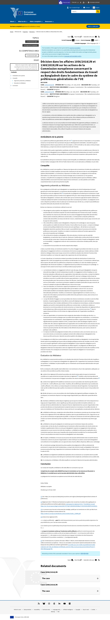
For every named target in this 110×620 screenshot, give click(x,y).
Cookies (93, 609)
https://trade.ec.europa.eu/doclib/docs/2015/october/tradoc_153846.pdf (60, 513)
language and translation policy (72, 56)
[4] (41, 517)
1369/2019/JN (49, 92)
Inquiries (25, 31)
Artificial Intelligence (68, 609)
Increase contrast (94, 2)
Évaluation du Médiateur (20, 83)
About (12, 21)
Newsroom (48, 21)
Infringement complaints (30, 45)
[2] (41, 502)
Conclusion (15, 85)
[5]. (99, 378)
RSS (58, 611)
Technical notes (46, 609)
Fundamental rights (32, 41)
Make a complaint (35, 21)
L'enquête (15, 78)
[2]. (62, 193)
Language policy (57, 609)
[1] (71, 140)
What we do (22, 21)
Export (69, 36)
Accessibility (37, 609)
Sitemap (53, 611)
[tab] (70, 578)
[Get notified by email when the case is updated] (96, 37)
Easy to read (66, 2)
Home (11, 31)
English (96, 7)
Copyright (77, 609)
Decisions (32, 31)
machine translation (75, 48)
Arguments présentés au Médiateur (22, 80)
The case (46, 578)
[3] (41, 509)
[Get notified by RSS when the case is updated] (99, 37)
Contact (88, 7)
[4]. (77, 375)
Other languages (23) (92, 43)
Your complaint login (74, 7)
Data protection (28, 609)
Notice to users (17, 609)
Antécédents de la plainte (19, 75)
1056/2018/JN (49, 85)
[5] (41, 540)
